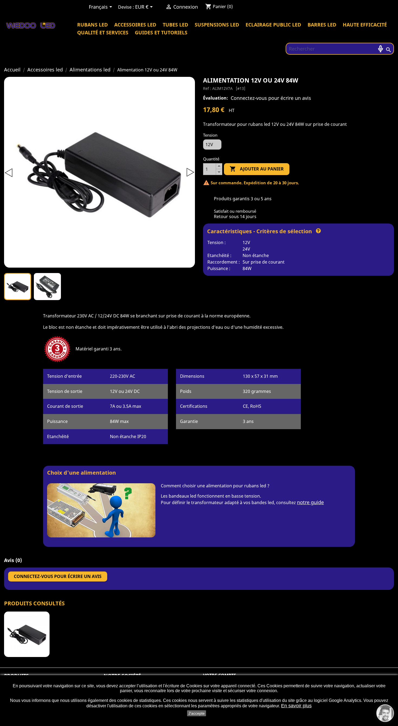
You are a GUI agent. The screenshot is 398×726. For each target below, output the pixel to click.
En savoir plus (296, 705)
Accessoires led (135, 24)
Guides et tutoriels (161, 32)
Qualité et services (102, 32)
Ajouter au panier (257, 169)
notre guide (310, 502)
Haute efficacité (365, 24)
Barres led (322, 24)
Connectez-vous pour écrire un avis (271, 98)
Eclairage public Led (273, 24)
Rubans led (92, 24)
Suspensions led (217, 24)
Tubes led (175, 24)
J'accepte (196, 713)
